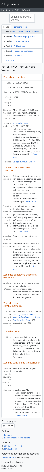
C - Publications (18, 46)
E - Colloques (17, 55)
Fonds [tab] (6, 27)
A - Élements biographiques (23, 36)
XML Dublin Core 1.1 (13, 446)
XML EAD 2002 (10, 449)
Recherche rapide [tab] (20, 27)
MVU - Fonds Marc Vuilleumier (25, 31)
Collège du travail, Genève (24, 161)
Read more (31, 201)
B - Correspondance (20, 41)
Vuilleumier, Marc (20, 123)
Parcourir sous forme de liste (17, 437)
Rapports (8, 435)
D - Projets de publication (22, 51)
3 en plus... (11, 60)
